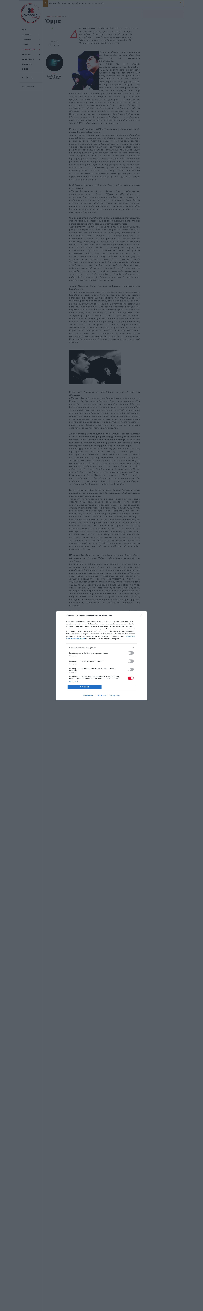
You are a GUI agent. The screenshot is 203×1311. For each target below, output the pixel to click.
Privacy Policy (115, 695)
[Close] (142, 616)
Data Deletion (88, 695)
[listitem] (101, 648)
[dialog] (101, 655)
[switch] (131, 653)
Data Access (101, 695)
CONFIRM (84, 687)
